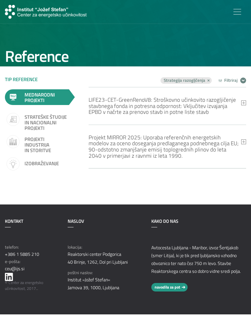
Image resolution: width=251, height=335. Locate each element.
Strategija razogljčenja (184, 80)
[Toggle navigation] (237, 12)
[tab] (167, 106)
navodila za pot (167, 287)
